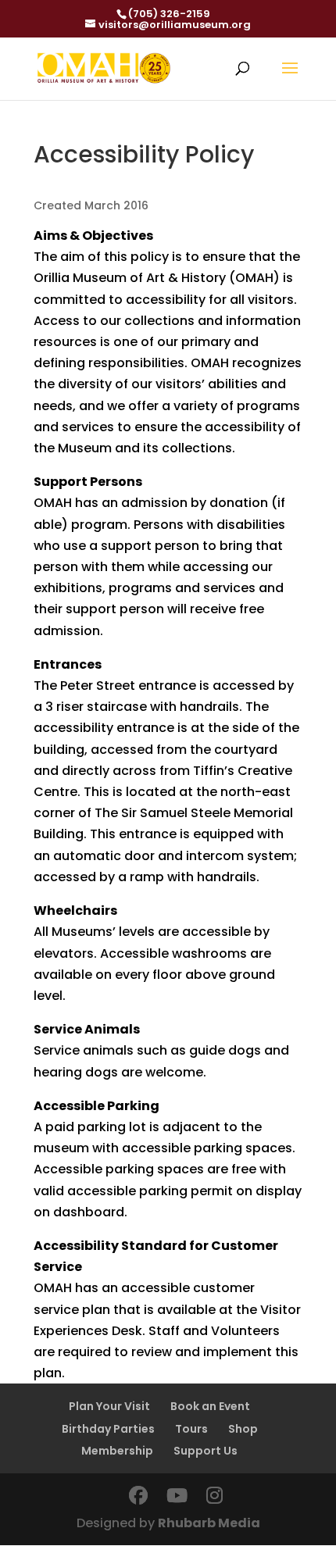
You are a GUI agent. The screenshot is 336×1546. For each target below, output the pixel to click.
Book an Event (210, 1406)
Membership (117, 1451)
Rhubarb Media (209, 1523)
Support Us (205, 1451)
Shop (243, 1429)
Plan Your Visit (109, 1406)
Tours (191, 1429)
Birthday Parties (108, 1429)
